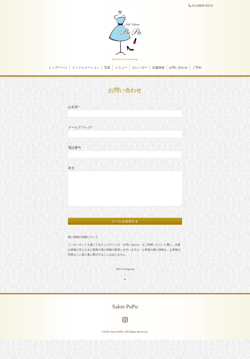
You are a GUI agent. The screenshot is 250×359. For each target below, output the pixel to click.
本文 (71, 168)
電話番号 (74, 148)
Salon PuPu (125, 306)
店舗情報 (158, 67)
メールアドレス (80, 127)
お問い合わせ (178, 67)
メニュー (121, 67)
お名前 (73, 107)
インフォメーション (86, 67)
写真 (107, 67)
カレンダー (140, 67)
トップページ (57, 67)
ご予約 (197, 67)
